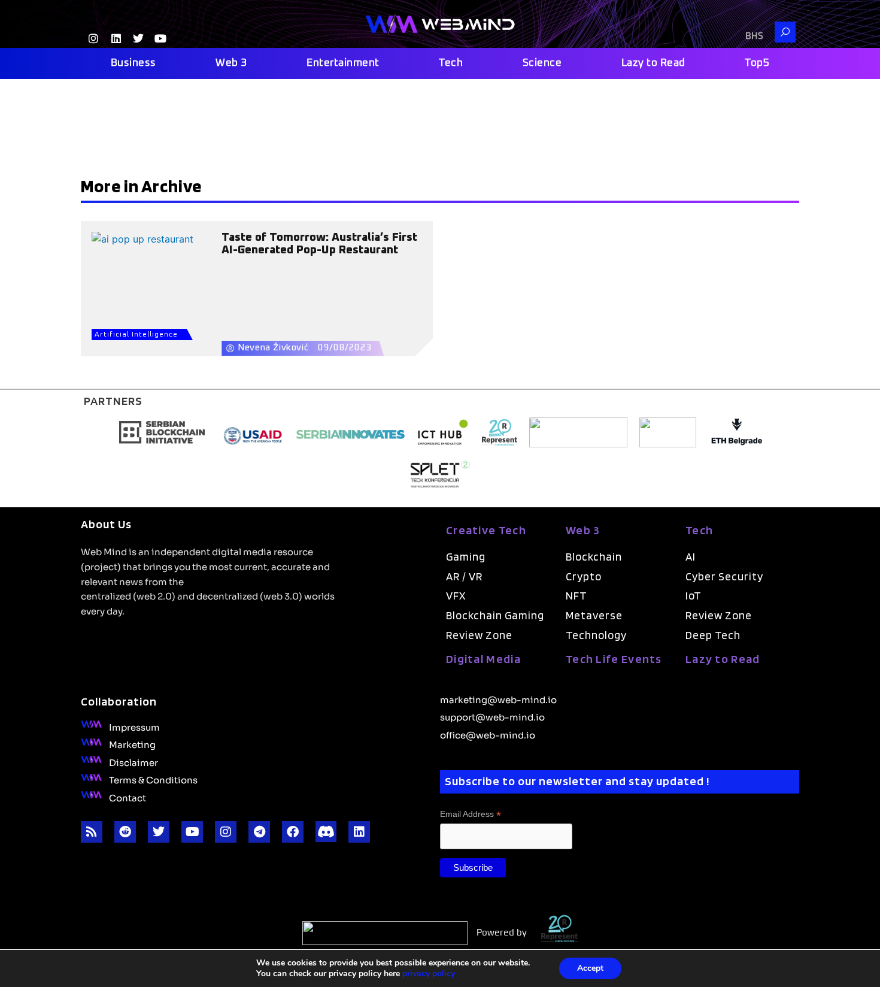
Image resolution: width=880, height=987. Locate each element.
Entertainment (343, 63)
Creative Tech (486, 530)
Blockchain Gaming (495, 615)
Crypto (584, 576)
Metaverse (594, 615)
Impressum (134, 726)
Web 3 (231, 63)
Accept (590, 968)
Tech (451, 63)
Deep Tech (713, 635)
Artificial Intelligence (136, 334)
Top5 (757, 63)
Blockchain (594, 557)
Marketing (132, 743)
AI (690, 557)
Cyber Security (724, 576)
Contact (127, 797)
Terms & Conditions (153, 779)
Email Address (470, 814)
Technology (596, 635)
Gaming (465, 557)
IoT (693, 596)
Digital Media (483, 659)
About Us (106, 524)
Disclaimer (133, 761)
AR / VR (464, 576)
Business (133, 63)
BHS (754, 36)
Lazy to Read (653, 63)
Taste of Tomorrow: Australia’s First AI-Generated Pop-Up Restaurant (319, 244)
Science (542, 63)
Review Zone (479, 635)
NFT (576, 596)
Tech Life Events (614, 659)
